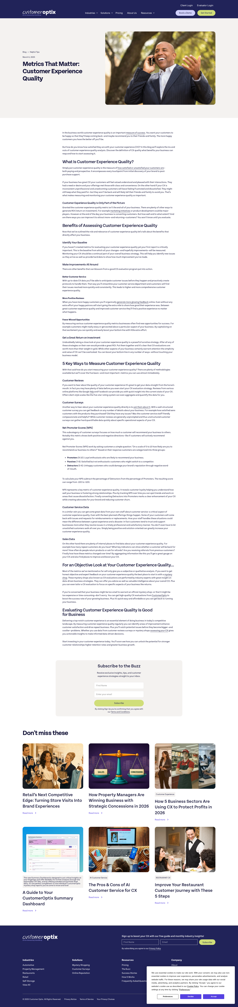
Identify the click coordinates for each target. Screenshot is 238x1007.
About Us (132, 13)
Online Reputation (81, 973)
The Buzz (126, 969)
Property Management (33, 969)
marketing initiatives (120, 211)
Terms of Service (87, 999)
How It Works (128, 977)
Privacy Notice (70, 999)
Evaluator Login (205, 5)
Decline (191, 997)
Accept (214, 997)
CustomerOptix (159, 595)
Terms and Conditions (120, 712)
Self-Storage (29, 981)
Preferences (168, 997)
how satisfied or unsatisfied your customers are (141, 168)
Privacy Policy (155, 948)
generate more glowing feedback (132, 302)
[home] (39, 13)
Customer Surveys (81, 969)
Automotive (28, 965)
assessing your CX (159, 630)
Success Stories (129, 973)
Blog (24, 52)
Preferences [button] (184, 989)
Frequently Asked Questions (135, 981)
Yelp (92, 391)
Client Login (186, 5)
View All (26, 985)
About (174, 965)
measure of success (135, 133)
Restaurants (29, 973)
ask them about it (141, 407)
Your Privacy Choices (106, 999)
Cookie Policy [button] (193, 986)
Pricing (119, 13)
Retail (25, 977)
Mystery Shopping (81, 965)
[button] (90, 13)
